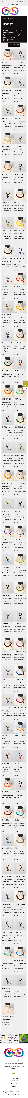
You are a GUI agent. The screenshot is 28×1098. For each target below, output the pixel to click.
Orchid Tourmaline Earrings (6, 736)
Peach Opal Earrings (6, 764)
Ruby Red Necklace (5, 820)
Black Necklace (7, 90)
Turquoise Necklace (5, 960)
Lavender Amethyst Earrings (17, 511)
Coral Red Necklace (17, 287)
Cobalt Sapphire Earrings (20, 259)
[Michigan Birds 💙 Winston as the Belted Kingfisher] (23, 1038)
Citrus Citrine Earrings (6, 231)
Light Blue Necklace (18, 539)
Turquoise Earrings (17, 932)
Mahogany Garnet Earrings (20, 624)
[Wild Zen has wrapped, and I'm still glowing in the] (14, 1038)
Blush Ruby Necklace (18, 118)
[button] (24, 11)
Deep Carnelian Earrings (19, 371)
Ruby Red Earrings (17, 792)
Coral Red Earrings (5, 287)
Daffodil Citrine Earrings (7, 315)
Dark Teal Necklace (5, 371)
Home (4, 18)
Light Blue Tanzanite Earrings (5, 567)
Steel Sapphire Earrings (7, 876)
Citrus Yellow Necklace (19, 231)
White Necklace (7, 1016)
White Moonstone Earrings (18, 989)
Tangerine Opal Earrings (19, 876)
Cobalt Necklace (7, 259)
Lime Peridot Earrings (6, 624)
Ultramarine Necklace (18, 960)
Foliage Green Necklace (19, 427)
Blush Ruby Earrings (5, 118)
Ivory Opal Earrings (5, 511)
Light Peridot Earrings (6, 596)
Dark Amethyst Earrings (7, 343)
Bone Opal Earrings (17, 147)
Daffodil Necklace (17, 315)
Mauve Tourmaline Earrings (6, 680)
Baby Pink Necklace (5, 62)
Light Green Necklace (18, 567)
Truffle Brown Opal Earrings (7, 932)
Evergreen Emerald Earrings (5, 427)
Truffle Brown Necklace (19, 904)
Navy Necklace (19, 680)
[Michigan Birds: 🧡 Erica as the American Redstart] (4, 1038)
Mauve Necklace (20, 651)
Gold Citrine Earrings (18, 455)
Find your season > (15, 4)
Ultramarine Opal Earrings (7, 989)
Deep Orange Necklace (6, 399)
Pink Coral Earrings (18, 764)
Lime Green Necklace (18, 596)
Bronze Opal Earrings (18, 175)
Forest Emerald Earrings (7, 455)
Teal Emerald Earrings (6, 904)
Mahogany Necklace (5, 652)
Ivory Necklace (19, 483)
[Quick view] (10, 57)
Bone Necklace (7, 146)
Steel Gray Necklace (18, 848)
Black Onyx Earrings (18, 90)
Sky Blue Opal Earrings (6, 848)
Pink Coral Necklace (5, 792)
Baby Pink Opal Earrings (19, 62)
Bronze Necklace (5, 175)
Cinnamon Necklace (17, 203)
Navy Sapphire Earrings (7, 708)
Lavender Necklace (5, 539)
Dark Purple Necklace (18, 343)
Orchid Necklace (20, 708)
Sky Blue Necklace (17, 820)
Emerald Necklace (17, 399)
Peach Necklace (19, 736)
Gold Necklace (7, 483)
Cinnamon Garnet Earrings (7, 203)
